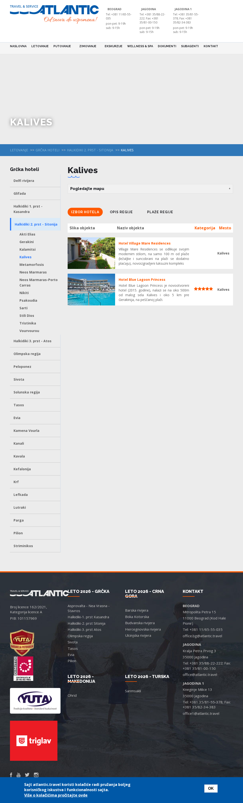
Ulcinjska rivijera (138, 635)
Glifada (20, 193)
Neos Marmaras (33, 272)
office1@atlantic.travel (201, 713)
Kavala (19, 456)
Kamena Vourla (26, 430)
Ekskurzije (113, 46)
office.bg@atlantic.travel (202, 635)
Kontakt (211, 46)
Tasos (19, 405)
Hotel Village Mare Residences (145, 243)
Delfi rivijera (24, 180)
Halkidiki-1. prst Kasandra (88, 616)
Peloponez (22, 366)
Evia (17, 417)
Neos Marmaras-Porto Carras (38, 282)
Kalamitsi (27, 249)
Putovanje (61, 46)
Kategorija (205, 228)
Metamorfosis (31, 264)
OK (211, 788)
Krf (16, 482)
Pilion (18, 533)
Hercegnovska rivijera (143, 629)
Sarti (23, 308)
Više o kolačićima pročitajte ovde (56, 795)
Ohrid (72, 695)
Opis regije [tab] (121, 212)
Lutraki (20, 507)
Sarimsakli (133, 690)
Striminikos (23, 546)
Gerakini (26, 242)
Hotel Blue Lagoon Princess (142, 279)
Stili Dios (26, 315)
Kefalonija (22, 469)
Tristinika (27, 323)
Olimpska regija (27, 353)
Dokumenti (167, 46)
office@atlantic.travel (200, 674)
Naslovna (18, 46)
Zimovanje (86, 46)
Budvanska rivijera (140, 622)
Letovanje (40, 46)
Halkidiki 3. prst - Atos (32, 341)
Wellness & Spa (140, 46)
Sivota (19, 379)
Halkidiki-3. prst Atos (84, 629)
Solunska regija (27, 392)
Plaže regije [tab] (160, 212)
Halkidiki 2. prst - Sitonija (90, 150)
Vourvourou (29, 330)
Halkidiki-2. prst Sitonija (86, 623)
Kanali (19, 443)
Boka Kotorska (137, 616)
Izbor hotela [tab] (85, 212)
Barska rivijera (136, 610)
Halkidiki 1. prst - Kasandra (28, 209)
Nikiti (24, 293)
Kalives (25, 257)
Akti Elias (27, 234)
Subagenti (190, 46)
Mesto (225, 228)
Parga (19, 520)
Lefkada (21, 494)
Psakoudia (28, 300)
